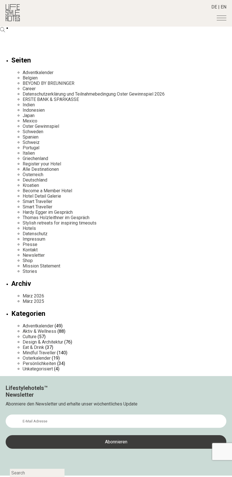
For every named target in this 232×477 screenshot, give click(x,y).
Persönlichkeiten (39, 363)
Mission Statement (41, 266)
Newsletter (34, 255)
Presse (30, 244)
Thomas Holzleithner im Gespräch (56, 217)
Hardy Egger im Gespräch (48, 212)
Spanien (30, 137)
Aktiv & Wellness (39, 331)
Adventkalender (38, 72)
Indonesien (34, 110)
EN (223, 7)
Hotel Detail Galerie (42, 196)
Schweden (33, 131)
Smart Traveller (37, 201)
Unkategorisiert (38, 369)
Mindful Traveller (39, 352)
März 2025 (33, 301)
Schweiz (31, 142)
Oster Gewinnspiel (41, 126)
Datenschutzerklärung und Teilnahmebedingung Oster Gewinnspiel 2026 (94, 94)
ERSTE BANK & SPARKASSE (51, 99)
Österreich (33, 174)
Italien (29, 153)
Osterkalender (37, 358)
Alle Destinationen (41, 169)
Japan (29, 115)
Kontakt (30, 249)
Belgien (30, 78)
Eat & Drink (33, 347)
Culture (29, 336)
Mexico (30, 121)
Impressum (34, 239)
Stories (30, 271)
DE (214, 7)
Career (29, 88)
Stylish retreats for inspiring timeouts (59, 223)
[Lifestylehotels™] (13, 19)
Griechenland (35, 158)
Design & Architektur (43, 342)
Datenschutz (35, 233)
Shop (28, 260)
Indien (29, 104)
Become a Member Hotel (47, 190)
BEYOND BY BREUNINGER (48, 83)
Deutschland (35, 180)
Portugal (31, 147)
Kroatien (31, 185)
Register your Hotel (42, 164)
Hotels (29, 228)
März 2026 (33, 296)
